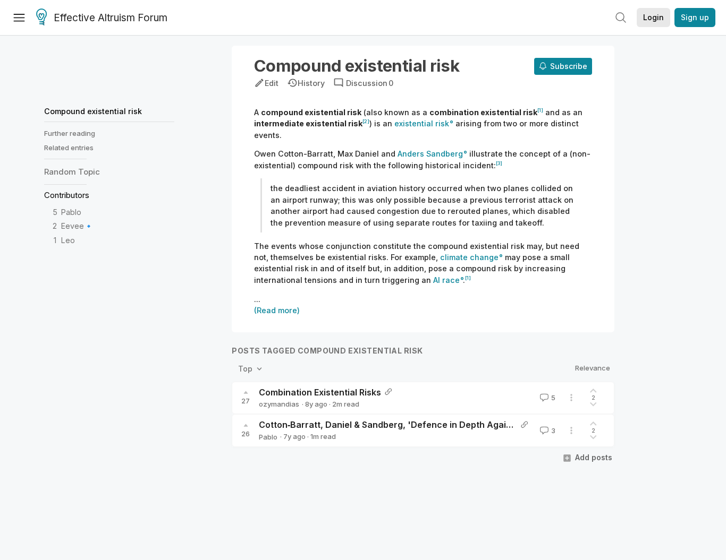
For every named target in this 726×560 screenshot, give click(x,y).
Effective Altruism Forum (110, 18)
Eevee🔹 (77, 226)
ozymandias (279, 404)
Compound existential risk (93, 111)
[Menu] (19, 17)
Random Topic (72, 172)
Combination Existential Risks (320, 392)
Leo (68, 240)
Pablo (71, 212)
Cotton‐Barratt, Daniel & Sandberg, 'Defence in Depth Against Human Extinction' (428, 424)
